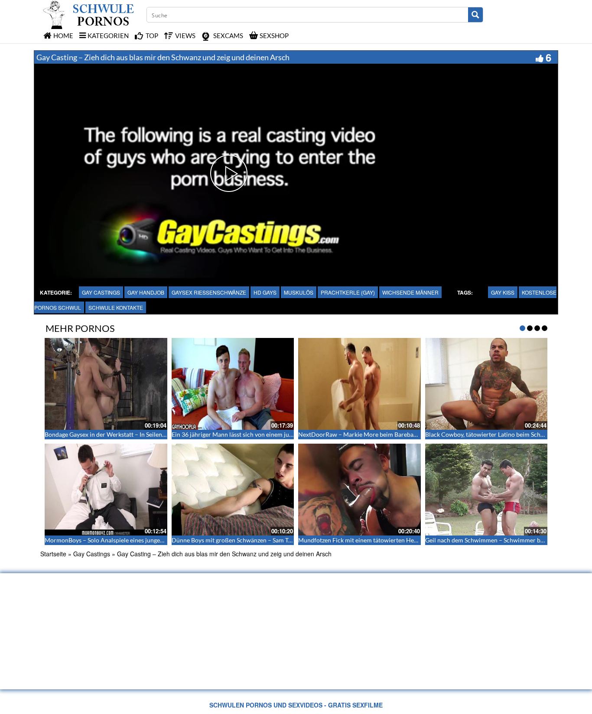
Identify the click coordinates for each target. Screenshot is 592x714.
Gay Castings (101, 292)
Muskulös (298, 292)
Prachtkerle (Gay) (348, 292)
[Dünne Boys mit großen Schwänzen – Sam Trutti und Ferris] (233, 490)
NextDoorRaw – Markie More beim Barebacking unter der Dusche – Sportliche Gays (411, 434)
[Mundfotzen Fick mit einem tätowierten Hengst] (359, 490)
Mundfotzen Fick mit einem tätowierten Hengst (361, 540)
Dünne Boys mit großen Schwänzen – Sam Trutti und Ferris (250, 540)
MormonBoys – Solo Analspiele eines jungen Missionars (119, 540)
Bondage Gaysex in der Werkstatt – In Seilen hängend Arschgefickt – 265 (141, 434)
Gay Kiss (502, 292)
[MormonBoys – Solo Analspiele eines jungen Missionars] (106, 490)
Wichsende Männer (410, 292)
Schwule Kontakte (115, 307)
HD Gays (265, 292)
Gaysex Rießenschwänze (209, 292)
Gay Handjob (145, 292)
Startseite (53, 553)
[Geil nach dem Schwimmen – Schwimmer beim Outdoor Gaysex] (486, 490)
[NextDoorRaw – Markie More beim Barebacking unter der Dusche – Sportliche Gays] (359, 384)
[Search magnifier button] (475, 14)
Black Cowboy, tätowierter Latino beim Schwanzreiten (497, 434)
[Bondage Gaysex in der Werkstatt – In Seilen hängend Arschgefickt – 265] (106, 384)
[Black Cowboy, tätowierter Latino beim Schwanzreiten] (486, 384)
